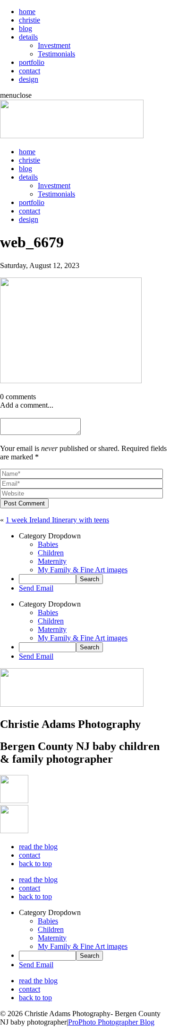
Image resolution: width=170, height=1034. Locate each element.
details (28, 37)
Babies (48, 544)
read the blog (38, 847)
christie (29, 20)
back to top (35, 864)
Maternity (52, 561)
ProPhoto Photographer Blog (111, 1022)
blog (25, 28)
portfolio (31, 62)
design (28, 79)
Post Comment (24, 503)
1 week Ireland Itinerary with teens (57, 520)
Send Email (36, 588)
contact (29, 71)
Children (51, 553)
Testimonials (56, 54)
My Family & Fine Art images (83, 570)
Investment (54, 45)
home (27, 12)
